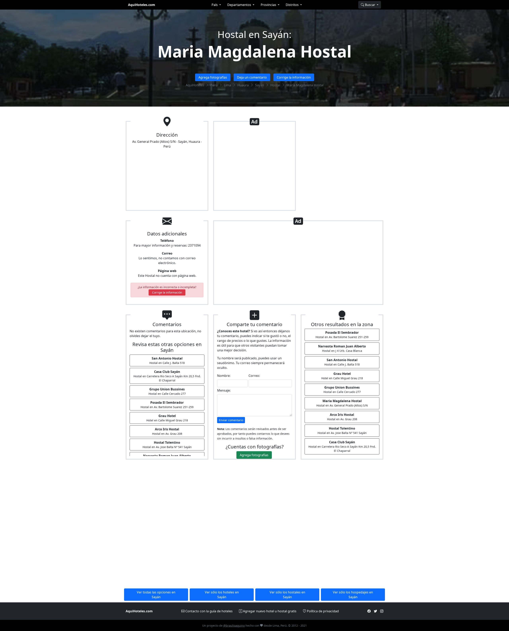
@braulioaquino (234, 625)
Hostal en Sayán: (254, 34)
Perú (214, 85)
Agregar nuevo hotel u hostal (269, 611)
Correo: (254, 375)
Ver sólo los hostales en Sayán (287, 594)
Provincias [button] (269, 5)
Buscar (370, 5)
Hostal (275, 85)
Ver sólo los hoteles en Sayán (222, 594)
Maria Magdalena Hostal (254, 51)
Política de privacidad (322, 611)
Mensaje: (224, 390)
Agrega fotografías (212, 77)
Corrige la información (294, 77)
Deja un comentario (252, 77)
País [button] (215, 5)
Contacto (209, 611)
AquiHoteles (195, 85)
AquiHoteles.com (141, 5)
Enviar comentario (231, 420)
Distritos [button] (292, 5)
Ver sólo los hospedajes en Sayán (353, 594)
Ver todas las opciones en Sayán (156, 594)
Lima (227, 85)
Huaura (243, 85)
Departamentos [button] (239, 5)
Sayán (259, 85)
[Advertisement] (254, 167)
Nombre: (223, 375)
